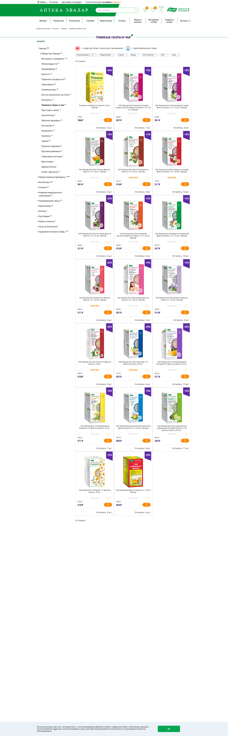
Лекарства (58, 20)
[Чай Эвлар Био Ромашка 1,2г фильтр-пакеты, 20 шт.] (95, 472)
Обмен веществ (49, 63)
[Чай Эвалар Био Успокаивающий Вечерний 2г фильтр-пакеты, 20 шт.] (172, 343)
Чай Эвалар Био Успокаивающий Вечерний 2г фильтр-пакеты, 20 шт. (172, 363)
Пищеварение (48, 69)
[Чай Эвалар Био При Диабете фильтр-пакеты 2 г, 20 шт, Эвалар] (172, 279)
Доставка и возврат (72, 2)
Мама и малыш (138, 20)
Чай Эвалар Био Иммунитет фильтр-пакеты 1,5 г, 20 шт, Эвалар (94, 299)
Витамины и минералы (53, 58)
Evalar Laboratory (50, 171)
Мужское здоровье (51, 146)
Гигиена (90, 20)
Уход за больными (48, 226)
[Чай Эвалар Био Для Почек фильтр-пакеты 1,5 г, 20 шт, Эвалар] (133, 151)
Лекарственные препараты (52, 177)
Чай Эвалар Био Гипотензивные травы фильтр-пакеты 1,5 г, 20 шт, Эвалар (172, 106)
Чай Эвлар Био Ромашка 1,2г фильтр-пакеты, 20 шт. (95, 491)
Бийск (43, 2)
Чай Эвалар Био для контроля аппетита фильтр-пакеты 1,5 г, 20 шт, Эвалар (133, 427)
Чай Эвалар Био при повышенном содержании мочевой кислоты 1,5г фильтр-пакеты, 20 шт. (172, 428)
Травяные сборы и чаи (52, 105)
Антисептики (48, 115)
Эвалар (42, 20)
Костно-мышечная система (55, 94)
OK (169, 729)
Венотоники (47, 161)
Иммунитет (47, 130)
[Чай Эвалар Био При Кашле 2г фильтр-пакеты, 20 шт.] (95, 343)
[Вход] (161, 9)
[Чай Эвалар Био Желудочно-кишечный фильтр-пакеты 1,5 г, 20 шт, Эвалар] (172, 215)
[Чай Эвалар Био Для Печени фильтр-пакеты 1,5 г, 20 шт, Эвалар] (95, 151)
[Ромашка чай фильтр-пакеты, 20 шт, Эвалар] (95, 87)
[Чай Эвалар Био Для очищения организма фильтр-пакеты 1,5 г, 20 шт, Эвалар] (133, 215)
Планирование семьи (49, 200)
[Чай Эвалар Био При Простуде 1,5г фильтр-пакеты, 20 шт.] (133, 343)
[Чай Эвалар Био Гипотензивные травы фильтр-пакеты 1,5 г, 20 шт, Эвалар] (172, 87)
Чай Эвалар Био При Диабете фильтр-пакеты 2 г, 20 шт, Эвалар (171, 299)
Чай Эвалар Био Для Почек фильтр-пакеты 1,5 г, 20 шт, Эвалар (133, 170)
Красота (45, 74)
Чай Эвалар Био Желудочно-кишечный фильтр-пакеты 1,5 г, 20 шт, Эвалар (172, 235)
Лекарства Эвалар (50, 53)
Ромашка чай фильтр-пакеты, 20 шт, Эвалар (94, 106)
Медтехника (106, 20)
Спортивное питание (51, 156)
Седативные (47, 84)
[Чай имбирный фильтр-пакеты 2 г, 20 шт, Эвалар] (133, 472)
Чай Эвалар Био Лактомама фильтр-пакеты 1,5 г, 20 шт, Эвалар (133, 299)
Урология (46, 135)
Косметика (74, 20)
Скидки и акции (169, 20)
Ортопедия (44, 216)
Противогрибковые (51, 151)
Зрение (45, 141)
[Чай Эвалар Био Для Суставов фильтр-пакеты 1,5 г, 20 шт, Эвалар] (95, 215)
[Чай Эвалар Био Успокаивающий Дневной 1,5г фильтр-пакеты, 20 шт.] (95, 408)
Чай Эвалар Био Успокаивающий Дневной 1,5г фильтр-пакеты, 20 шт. (94, 427)
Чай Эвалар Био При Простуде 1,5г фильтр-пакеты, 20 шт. (133, 363)
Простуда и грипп (50, 110)
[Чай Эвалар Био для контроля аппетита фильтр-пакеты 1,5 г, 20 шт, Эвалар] (133, 408)
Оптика (122, 20)
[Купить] (108, 120)
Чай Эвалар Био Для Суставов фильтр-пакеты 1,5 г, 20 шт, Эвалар (95, 235)
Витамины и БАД (153, 20)
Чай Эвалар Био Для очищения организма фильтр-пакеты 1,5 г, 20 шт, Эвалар (133, 236)
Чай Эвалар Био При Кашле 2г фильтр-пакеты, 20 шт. (94, 363)
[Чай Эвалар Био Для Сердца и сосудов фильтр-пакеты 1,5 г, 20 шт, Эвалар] (172, 151)
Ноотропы (46, 99)
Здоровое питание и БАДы (52, 231)
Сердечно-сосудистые (52, 79)
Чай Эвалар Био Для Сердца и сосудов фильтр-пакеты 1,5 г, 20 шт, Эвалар (172, 170)
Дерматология (48, 166)
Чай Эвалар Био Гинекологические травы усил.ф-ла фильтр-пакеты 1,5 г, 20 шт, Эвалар (133, 107)
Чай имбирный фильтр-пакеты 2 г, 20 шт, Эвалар (133, 491)
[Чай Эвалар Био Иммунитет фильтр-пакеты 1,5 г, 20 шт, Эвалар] (95, 279)
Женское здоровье (51, 120)
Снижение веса (49, 89)
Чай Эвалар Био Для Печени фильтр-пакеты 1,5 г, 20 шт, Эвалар (95, 170)
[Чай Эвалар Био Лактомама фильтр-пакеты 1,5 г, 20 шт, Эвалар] (133, 279)
